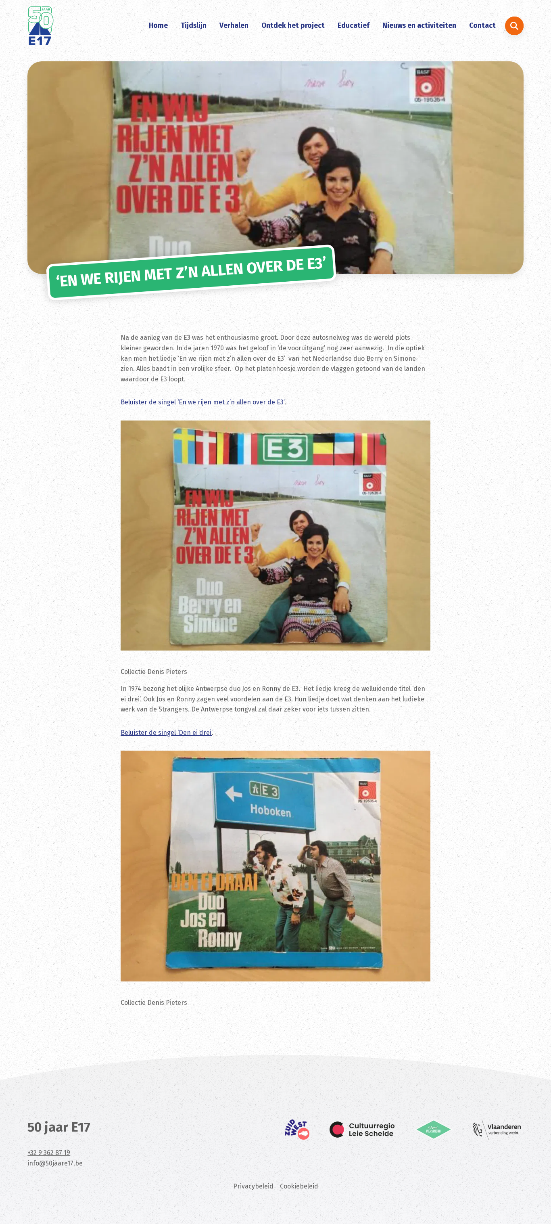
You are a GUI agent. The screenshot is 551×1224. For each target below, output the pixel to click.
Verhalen (233, 25)
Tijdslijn (194, 25)
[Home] (40, 25)
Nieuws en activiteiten (419, 25)
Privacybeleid (253, 1186)
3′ (282, 402)
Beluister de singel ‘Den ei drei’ (166, 732)
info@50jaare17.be (55, 1163)
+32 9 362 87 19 (48, 1153)
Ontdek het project (293, 25)
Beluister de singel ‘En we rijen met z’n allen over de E (200, 402)
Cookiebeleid (299, 1186)
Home (158, 25)
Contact (482, 25)
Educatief (353, 25)
